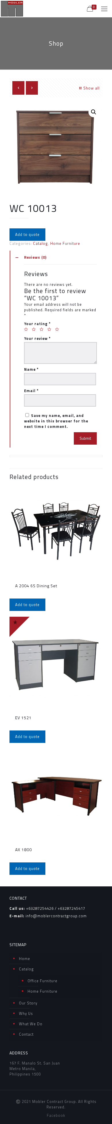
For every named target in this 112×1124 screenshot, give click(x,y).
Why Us (26, 1013)
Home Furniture (65, 243)
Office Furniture (42, 981)
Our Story (28, 1003)
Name (31, 369)
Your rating (37, 324)
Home (24, 958)
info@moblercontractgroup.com (56, 916)
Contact (26, 1034)
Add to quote (27, 234)
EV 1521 (23, 718)
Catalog (40, 243)
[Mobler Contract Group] (12, 8)
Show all (91, 88)
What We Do (31, 1024)
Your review (37, 338)
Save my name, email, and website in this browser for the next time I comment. (56, 421)
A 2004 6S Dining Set (36, 586)
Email (31, 391)
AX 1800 (23, 850)
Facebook (56, 1115)
